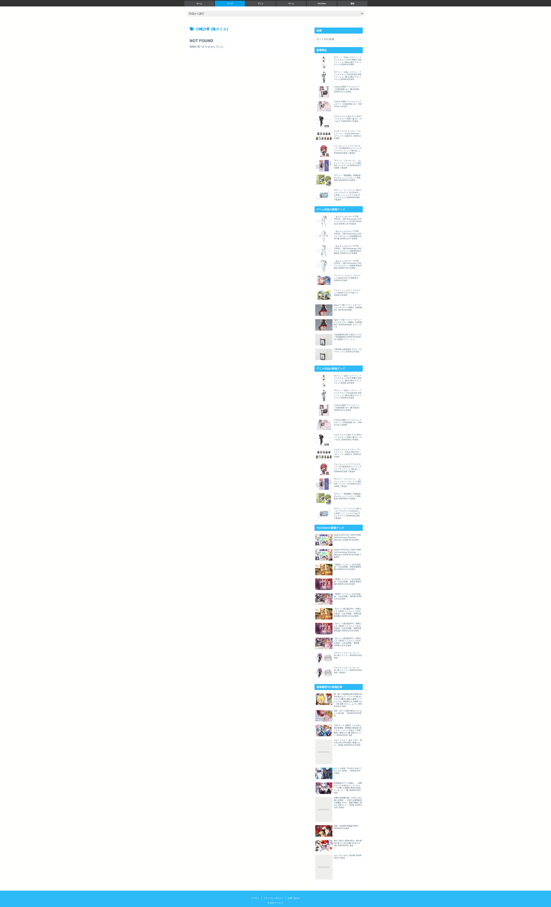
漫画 (352, 3)
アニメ (260, 3)
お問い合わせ (294, 898)
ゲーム (291, 3)
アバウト (255, 898)
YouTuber (322, 3)
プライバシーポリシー (273, 898)
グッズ (230, 3)
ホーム (199, 3)
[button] (359, 39)
